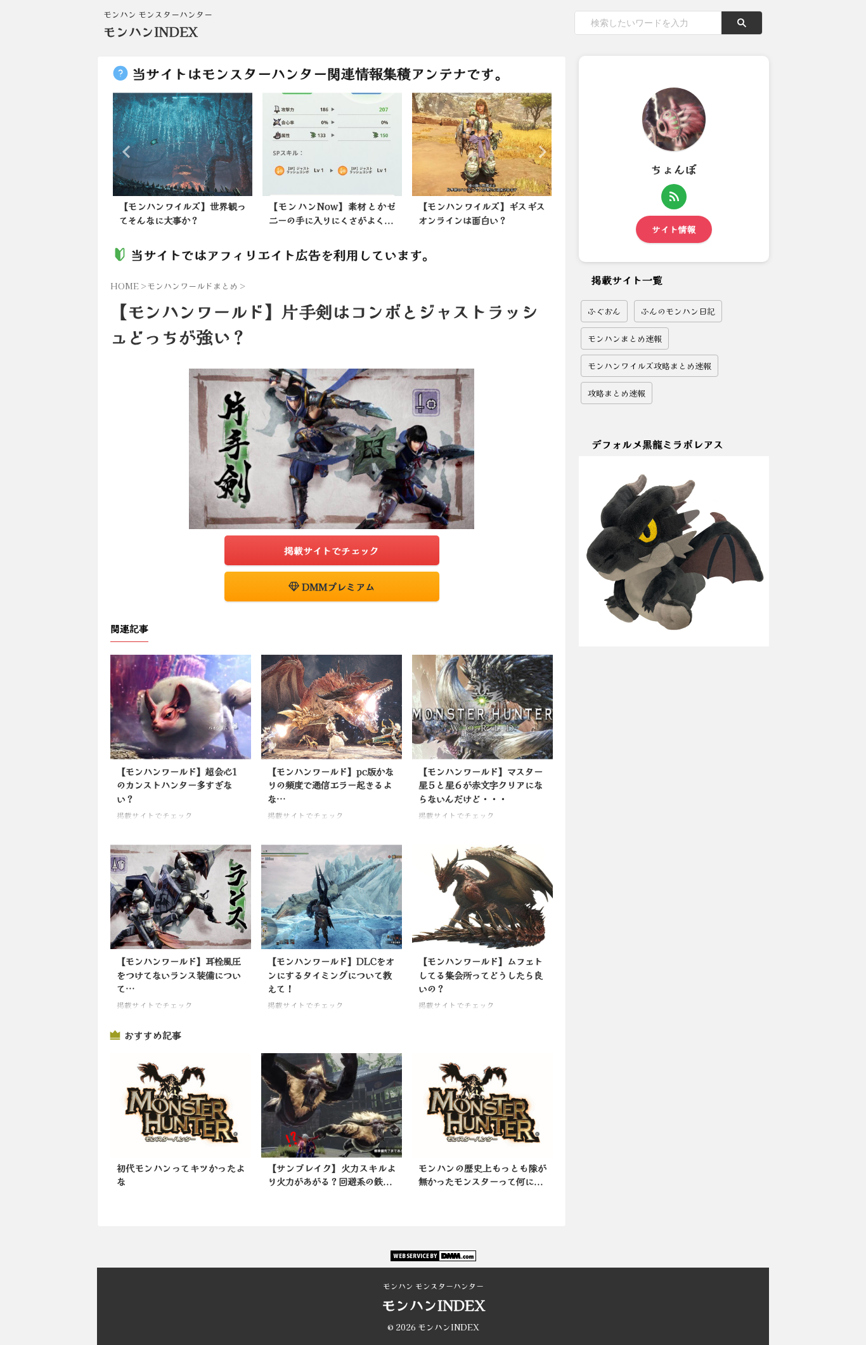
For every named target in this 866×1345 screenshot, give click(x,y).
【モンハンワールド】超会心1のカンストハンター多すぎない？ (177, 784)
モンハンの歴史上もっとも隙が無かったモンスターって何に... (482, 1174)
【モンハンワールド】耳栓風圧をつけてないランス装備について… (179, 974)
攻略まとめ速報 (616, 393)
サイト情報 (674, 229)
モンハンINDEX (150, 31)
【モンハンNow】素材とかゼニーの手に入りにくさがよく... (332, 212)
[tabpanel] (182, 163)
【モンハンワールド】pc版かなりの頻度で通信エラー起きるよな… (331, 784)
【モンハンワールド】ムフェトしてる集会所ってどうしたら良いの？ (480, 974)
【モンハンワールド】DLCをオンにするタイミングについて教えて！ (331, 974)
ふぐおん (604, 311)
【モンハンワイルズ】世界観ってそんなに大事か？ (182, 212)
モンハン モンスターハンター (433, 1285)
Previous (124, 151)
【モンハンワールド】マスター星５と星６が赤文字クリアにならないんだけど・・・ (480, 784)
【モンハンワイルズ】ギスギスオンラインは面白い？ (481, 212)
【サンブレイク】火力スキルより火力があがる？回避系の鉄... (332, 1174)
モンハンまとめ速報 (625, 338)
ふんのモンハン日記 (678, 311)
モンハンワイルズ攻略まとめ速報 (649, 366)
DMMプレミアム (337, 586)
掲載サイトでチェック (331, 550)
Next (538, 151)
